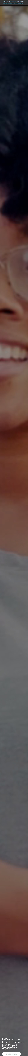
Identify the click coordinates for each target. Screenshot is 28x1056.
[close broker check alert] (26, 1)
